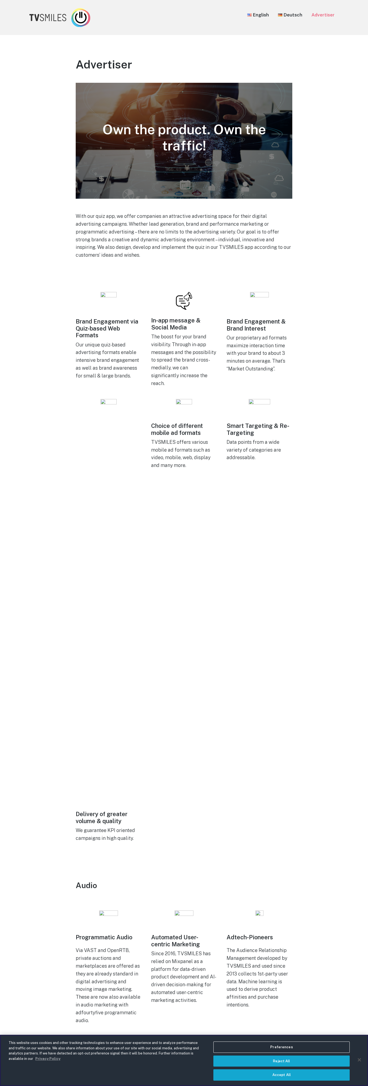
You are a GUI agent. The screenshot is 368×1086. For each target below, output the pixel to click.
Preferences (281, 1047)
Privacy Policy (47, 1059)
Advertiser (323, 15)
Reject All (281, 1061)
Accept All (281, 1075)
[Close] (359, 1060)
